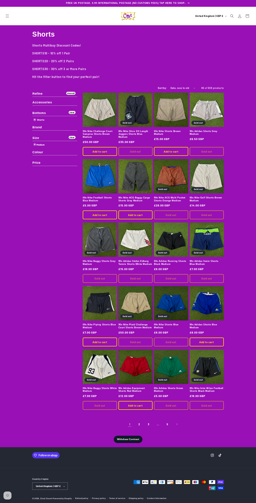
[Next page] (177, 424)
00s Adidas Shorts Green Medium (168, 389)
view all (71, 93)
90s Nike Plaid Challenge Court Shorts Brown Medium (135, 326)
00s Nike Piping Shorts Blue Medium (99, 326)
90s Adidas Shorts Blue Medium (203, 326)
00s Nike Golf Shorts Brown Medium (206, 199)
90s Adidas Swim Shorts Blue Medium (204, 262)
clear (72, 112)
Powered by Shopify (62, 498)
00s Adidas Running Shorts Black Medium (170, 262)
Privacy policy (99, 498)
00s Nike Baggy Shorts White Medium (100, 389)
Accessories (42, 102)
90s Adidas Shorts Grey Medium (203, 132)
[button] (7, 16)
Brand (37, 127)
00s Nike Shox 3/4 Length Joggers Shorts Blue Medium (133, 134)
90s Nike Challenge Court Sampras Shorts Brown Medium (97, 134)
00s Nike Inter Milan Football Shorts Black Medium (206, 389)
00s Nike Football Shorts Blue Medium (97, 199)
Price (36, 162)
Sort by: (162, 87)
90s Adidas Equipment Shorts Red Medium (131, 389)
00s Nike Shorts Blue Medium (166, 326)
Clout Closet (46, 498)
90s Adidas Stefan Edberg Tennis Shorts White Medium (135, 262)
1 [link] (129, 424)
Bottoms (39, 113)
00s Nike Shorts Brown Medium (167, 132)
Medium (40, 144)
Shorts (40, 119)
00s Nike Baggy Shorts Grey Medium (99, 262)
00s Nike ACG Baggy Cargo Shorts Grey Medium (134, 199)
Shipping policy (136, 498)
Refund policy (81, 498)
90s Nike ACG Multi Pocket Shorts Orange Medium (169, 199)
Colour (37, 152)
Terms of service (117, 498)
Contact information (156, 498)
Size (35, 138)
